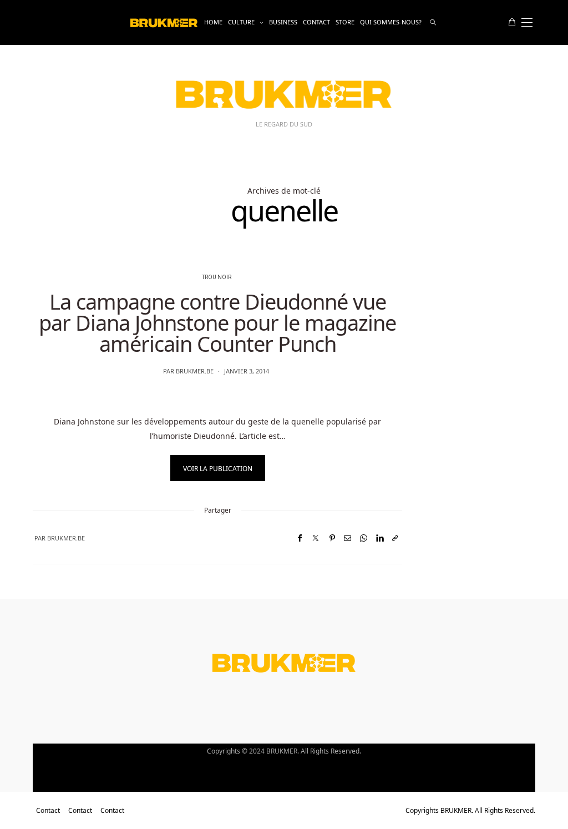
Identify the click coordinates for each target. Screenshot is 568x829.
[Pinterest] (332, 537)
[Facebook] (300, 537)
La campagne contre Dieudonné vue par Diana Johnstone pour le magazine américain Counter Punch (217, 322)
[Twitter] (315, 537)
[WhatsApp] (363, 537)
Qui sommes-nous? (391, 22)
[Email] (347, 537)
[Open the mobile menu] (527, 22)
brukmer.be (195, 371)
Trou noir (216, 277)
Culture (241, 22)
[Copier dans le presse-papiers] (395, 537)
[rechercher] (433, 22)
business (283, 22)
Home (213, 22)
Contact (316, 22)
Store (345, 22)
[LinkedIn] (379, 537)
